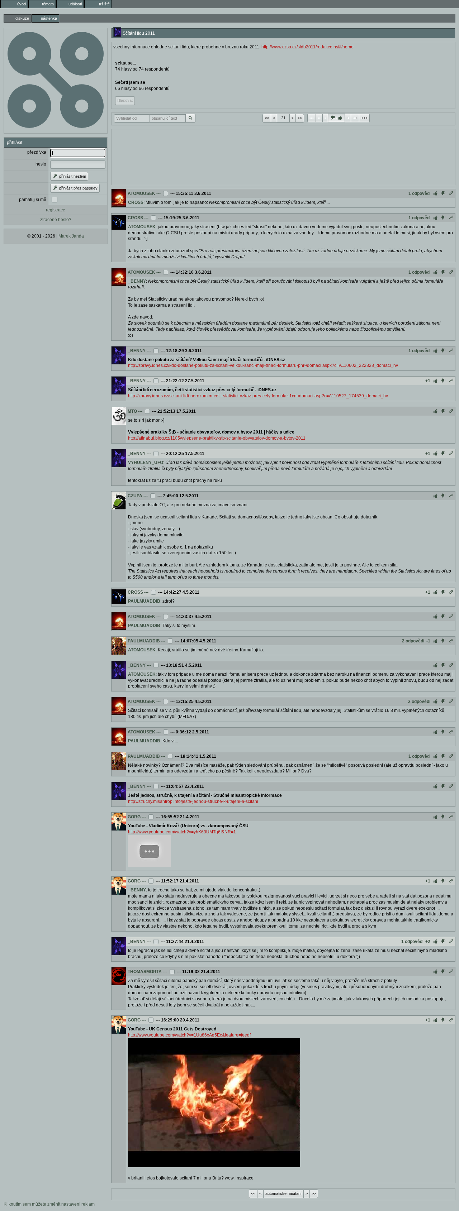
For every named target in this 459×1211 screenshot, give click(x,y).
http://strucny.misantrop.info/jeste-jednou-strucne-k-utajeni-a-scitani (193, 801)
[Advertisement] (283, 156)
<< (267, 118)
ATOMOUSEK (141, 193)
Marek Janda (71, 236)
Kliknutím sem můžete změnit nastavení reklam (49, 1204)
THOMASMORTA (145, 971)
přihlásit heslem (72, 176)
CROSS (135, 202)
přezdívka (36, 152)
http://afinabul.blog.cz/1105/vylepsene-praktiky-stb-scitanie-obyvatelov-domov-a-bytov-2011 (217, 438)
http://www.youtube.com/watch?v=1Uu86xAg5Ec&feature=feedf (189, 1035)
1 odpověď (419, 193)
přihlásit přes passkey (78, 188)
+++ (364, 118)
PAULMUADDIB (144, 601)
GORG (134, 816)
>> (300, 118)
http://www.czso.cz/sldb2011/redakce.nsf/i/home (307, 46)
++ (355, 118)
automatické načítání (283, 1193)
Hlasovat (125, 100)
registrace (55, 209)
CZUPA (135, 495)
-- (319, 118)
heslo (41, 164)
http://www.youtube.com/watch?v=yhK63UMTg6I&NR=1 (182, 831)
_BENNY (137, 281)
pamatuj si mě (32, 199)
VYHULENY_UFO (145, 462)
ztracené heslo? (55, 219)
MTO (132, 411)
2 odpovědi (413, 640)
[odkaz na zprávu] (451, 193)
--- (311, 118)
